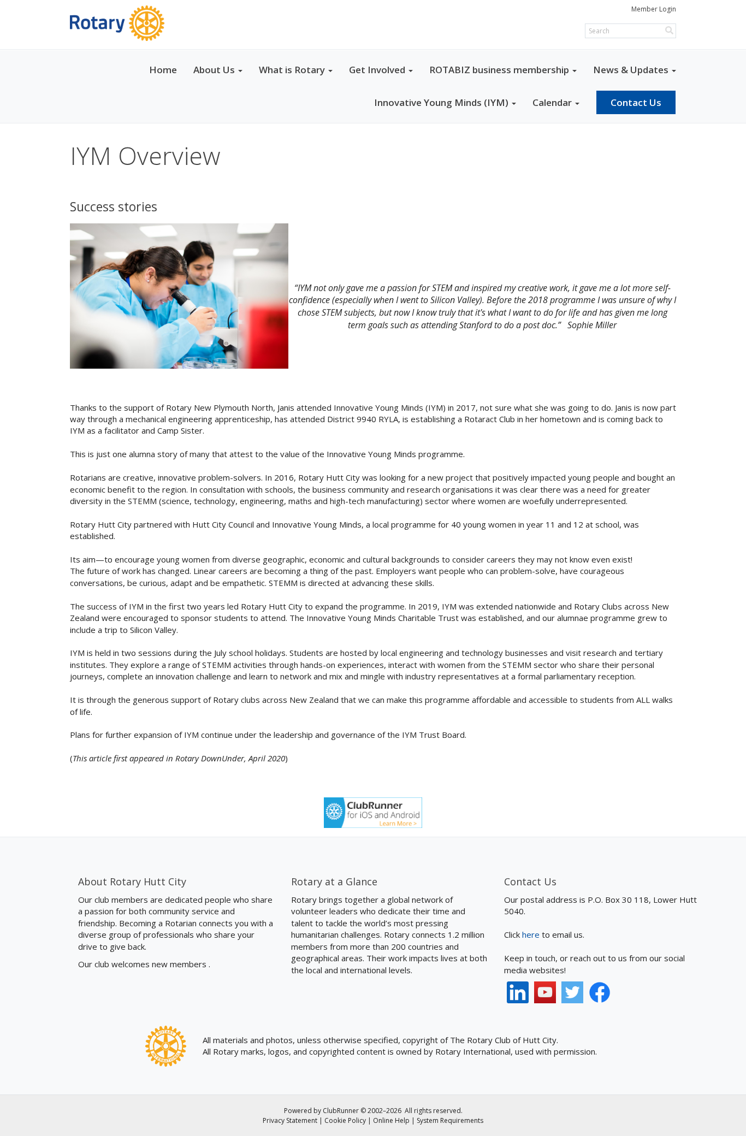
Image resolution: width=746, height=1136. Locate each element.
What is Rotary (292, 69)
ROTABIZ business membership (499, 69)
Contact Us (636, 102)
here (531, 934)
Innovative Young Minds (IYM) (441, 102)
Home (163, 69)
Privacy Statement (290, 1120)
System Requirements (450, 1120)
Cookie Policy (345, 1120)
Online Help (391, 1120)
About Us (214, 69)
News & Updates (630, 69)
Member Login (653, 9)
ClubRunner (341, 1110)
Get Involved (377, 69)
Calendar (552, 102)
